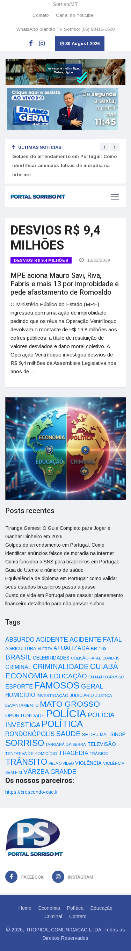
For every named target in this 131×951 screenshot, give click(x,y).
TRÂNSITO (26, 761)
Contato (40, 15)
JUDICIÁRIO (82, 695)
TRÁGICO (99, 753)
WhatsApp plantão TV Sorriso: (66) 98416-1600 (65, 29)
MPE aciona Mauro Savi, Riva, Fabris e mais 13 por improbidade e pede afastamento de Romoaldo (64, 284)
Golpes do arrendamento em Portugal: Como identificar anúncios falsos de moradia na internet (64, 165)
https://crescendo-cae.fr (31, 792)
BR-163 (98, 648)
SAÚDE (68, 733)
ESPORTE (19, 686)
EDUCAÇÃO (68, 676)
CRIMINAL (18, 667)
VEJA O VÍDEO (61, 763)
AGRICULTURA (20, 648)
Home (25, 908)
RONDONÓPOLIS (29, 733)
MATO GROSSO (70, 703)
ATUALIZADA (71, 648)
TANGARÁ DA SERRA (65, 744)
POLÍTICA (62, 724)
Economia (49, 908)
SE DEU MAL (95, 734)
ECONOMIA (26, 675)
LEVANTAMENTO (21, 705)
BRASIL (18, 657)
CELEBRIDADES (51, 658)
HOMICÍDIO (20, 695)
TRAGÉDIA (73, 753)
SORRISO (24, 743)
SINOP (117, 734)
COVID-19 (110, 658)
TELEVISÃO (101, 744)
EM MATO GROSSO (106, 677)
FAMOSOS (57, 685)
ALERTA (45, 649)
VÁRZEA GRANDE (50, 771)
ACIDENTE (52, 639)
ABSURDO (20, 639)
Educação (101, 908)
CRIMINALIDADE (61, 666)
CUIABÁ (104, 666)
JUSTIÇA (103, 695)
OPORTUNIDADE (25, 715)
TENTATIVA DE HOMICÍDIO (31, 753)
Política (75, 908)
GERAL (92, 686)
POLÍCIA (66, 713)
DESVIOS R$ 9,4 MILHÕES (41, 260)
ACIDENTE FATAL (96, 639)
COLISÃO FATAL (86, 658)
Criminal (53, 916)
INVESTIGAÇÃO (52, 695)
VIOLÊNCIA (88, 763)
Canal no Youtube (74, 15)
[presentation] (104, 147)
